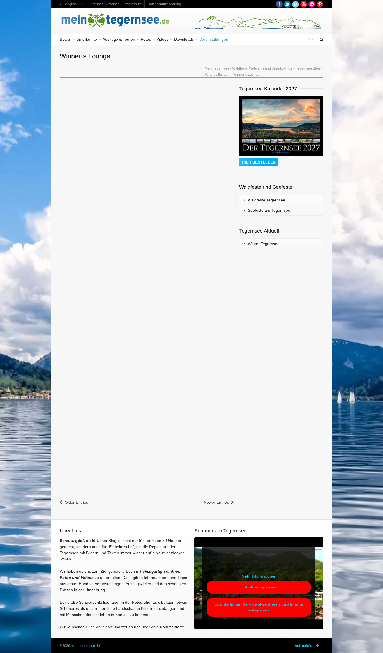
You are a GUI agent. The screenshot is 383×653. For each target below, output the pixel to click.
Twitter (287, 4)
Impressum (133, 4)
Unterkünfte (86, 39)
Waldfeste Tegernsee (266, 200)
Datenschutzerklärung (164, 4)
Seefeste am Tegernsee (269, 210)
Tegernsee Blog (308, 68)
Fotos (146, 39)
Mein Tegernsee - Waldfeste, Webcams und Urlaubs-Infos (248, 68)
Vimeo (295, 4)
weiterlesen (76, 157)
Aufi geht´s (303, 646)
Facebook (279, 4)
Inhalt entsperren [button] (259, 587)
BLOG (65, 39)
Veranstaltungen (213, 39)
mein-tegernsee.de (85, 646)
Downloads (184, 39)
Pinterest (320, 4)
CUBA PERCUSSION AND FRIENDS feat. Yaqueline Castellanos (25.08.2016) (182, 338)
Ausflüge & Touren (119, 39)
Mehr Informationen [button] (258, 576)
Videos (162, 39)
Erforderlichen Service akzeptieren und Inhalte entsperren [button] (258, 607)
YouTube (303, 4)
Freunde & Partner (105, 4)
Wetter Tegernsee (264, 244)
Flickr (311, 4)
